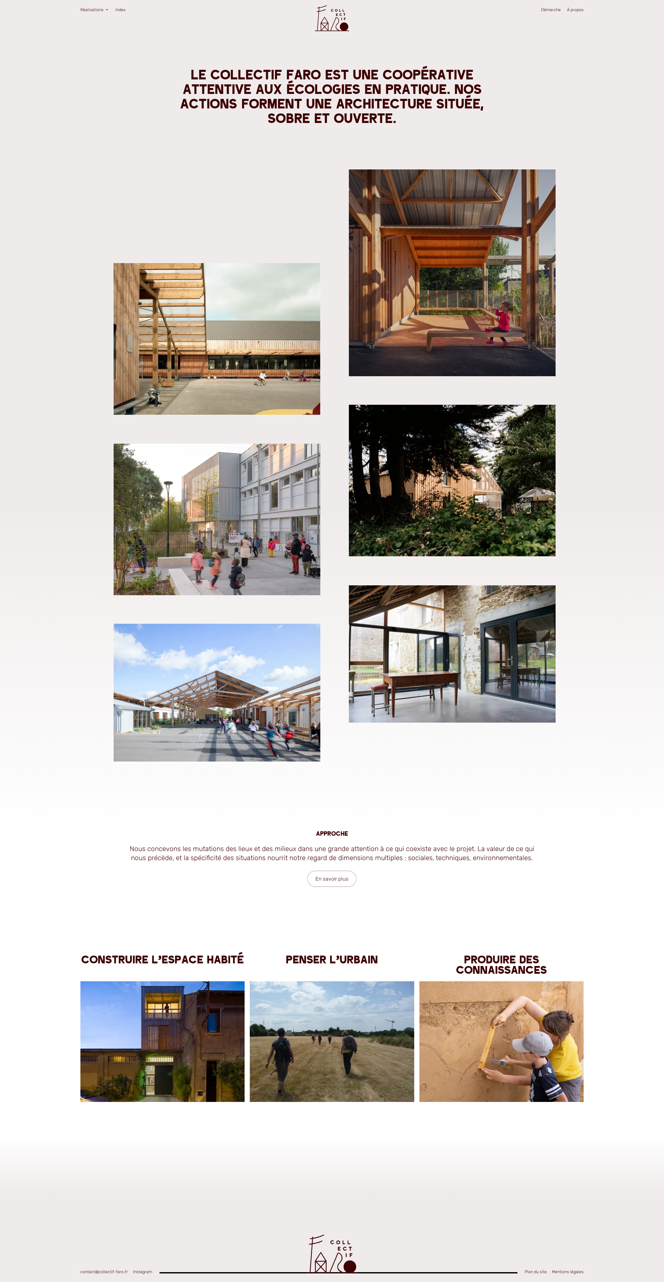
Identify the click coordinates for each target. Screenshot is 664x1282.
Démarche (551, 9)
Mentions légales (568, 1271)
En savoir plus (331, 879)
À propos (575, 9)
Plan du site (536, 1271)
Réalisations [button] (91, 9)
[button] (452, 272)
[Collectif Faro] (332, 18)
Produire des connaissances (501, 965)
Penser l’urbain (332, 960)
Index (120, 9)
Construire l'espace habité (162, 960)
